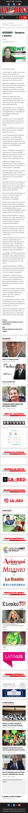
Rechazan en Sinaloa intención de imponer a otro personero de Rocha (12, 724)
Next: (12, 329)
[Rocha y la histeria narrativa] (14, 349)
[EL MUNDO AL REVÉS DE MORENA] (14, 786)
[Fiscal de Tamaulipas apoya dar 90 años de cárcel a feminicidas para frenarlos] (14, 762)
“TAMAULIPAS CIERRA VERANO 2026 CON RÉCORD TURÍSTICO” (12, 405)
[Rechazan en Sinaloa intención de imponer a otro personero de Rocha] (14, 713)
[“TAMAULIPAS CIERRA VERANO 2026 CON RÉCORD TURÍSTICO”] (14, 394)
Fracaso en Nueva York (8, 382)
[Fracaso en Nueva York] (14, 372)
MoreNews (14, 811)
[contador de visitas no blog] (14, 423)
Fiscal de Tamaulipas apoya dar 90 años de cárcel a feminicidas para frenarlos (13, 773)
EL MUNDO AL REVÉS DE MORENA (11, 796)
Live (25, 17)
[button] (2, 17)
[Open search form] (17, 17)
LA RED (4, 39)
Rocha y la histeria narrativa (10, 359)
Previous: (12, 322)
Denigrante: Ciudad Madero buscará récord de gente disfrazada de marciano (13, 749)
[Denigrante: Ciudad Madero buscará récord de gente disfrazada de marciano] (14, 738)
